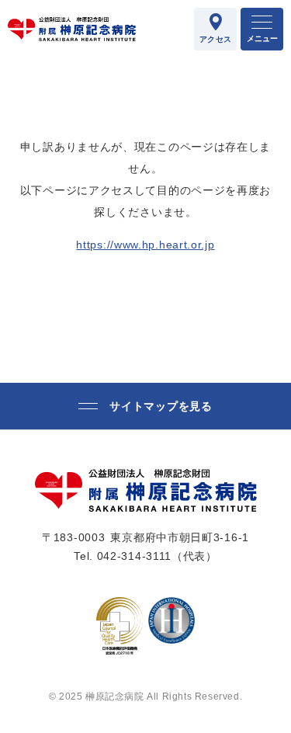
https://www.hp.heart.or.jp (145, 244)
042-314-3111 (134, 556)
